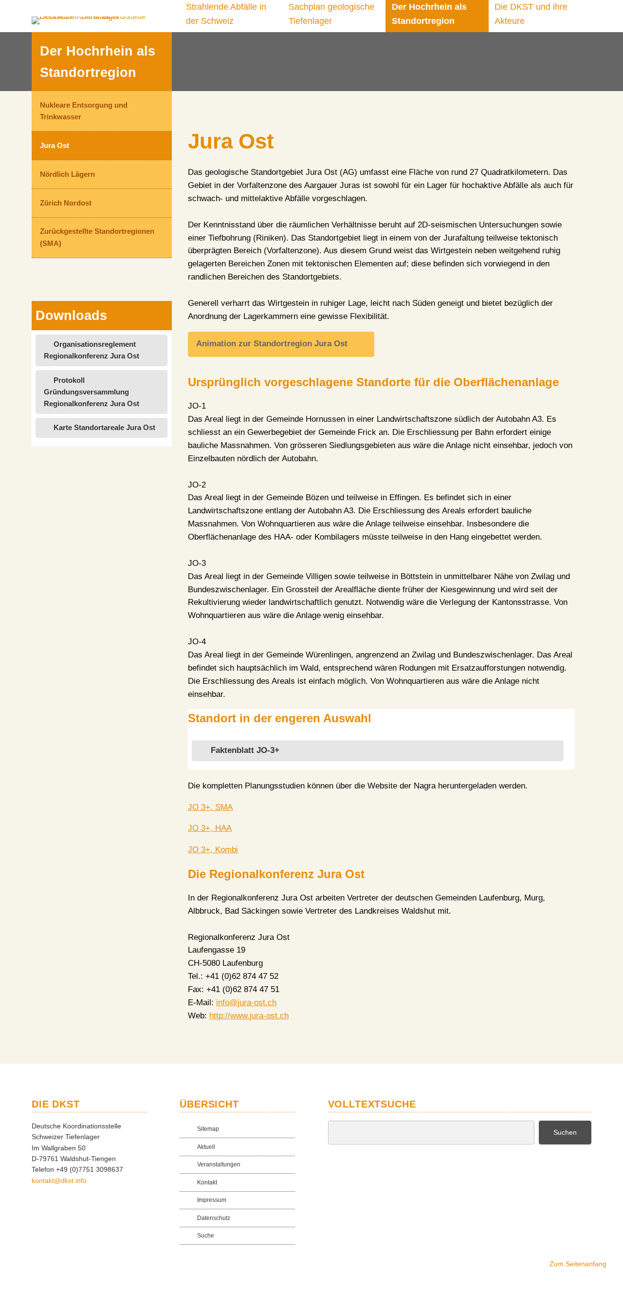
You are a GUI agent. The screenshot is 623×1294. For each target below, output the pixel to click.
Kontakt (207, 1182)
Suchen (565, 1132)
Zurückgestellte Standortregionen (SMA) (97, 237)
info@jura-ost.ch (246, 1002)
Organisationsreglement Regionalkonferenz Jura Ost (91, 350)
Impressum (211, 1200)
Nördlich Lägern (67, 174)
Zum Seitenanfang (578, 1264)
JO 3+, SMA (210, 807)
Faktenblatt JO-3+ (245, 750)
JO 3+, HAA (210, 828)
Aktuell (206, 1147)
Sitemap (208, 1128)
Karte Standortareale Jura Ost (104, 427)
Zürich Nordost (66, 203)
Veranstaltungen (218, 1164)
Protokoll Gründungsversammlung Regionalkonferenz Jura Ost (91, 392)
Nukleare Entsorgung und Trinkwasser (84, 111)
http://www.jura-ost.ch (249, 1015)
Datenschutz (213, 1218)
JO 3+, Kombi (213, 849)
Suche (205, 1235)
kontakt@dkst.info (59, 1180)
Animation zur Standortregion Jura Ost (272, 343)
